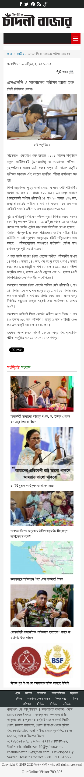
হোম (9, 54)
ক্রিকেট (74, 693)
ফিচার (75, 698)
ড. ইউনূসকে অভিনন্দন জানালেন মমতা (32, 486)
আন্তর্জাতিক (58, 693)
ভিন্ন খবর (61, 698)
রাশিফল (27, 704)
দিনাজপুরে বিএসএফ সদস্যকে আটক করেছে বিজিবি (39, 683)
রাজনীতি (41, 693)
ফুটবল (18, 698)
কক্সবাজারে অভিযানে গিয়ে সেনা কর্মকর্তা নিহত (36, 579)
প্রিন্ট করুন (62, 72)
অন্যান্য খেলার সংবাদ (38, 698)
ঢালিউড (67, 704)
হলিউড (53, 704)
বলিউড (40, 704)
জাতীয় (20, 54)
